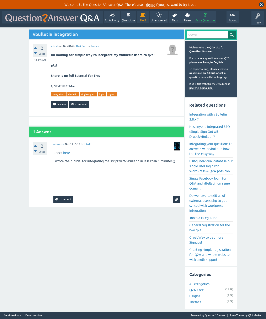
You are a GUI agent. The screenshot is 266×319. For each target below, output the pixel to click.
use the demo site (201, 88)
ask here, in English (210, 62)
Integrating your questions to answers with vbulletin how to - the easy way (210, 149)
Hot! (143, 20)
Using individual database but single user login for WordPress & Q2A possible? (211, 166)
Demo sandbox (33, 315)
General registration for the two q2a (209, 227)
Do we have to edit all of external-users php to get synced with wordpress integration (208, 203)
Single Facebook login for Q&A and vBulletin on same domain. (209, 183)
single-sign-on (88, 94)
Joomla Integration (203, 218)
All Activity (112, 20)
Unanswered (159, 20)
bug (219, 77)
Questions (128, 20)
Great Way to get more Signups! (206, 239)
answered (58, 144)
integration (58, 94)
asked (54, 46)
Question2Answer (200, 51)
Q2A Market (255, 315)
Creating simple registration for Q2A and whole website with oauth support (210, 254)
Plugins (194, 296)
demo (150, 4)
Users (187, 20)
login (101, 94)
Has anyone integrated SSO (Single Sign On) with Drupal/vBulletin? (209, 131)
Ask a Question (205, 20)
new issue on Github (202, 73)
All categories (199, 284)
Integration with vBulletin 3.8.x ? (208, 116)
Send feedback (12, 315)
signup (111, 94)
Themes (195, 302)
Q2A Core (81, 46)
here (66, 153)
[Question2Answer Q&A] (52, 17)
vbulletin (72, 94)
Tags (175, 20)
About (233, 20)
